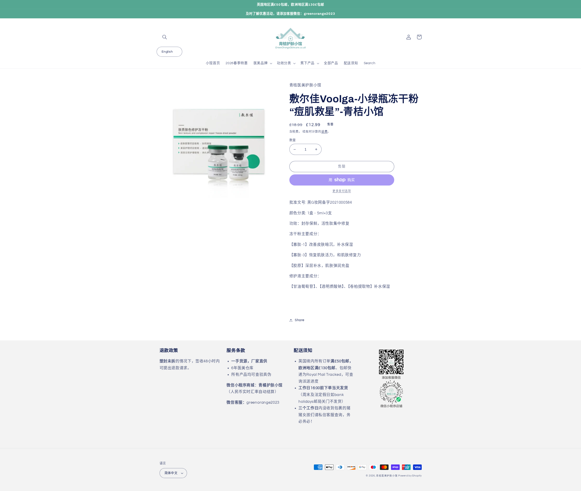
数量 (292, 140)
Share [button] (299, 320)
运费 (324, 131)
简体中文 (171, 473)
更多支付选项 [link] (341, 191)
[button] (165, 37)
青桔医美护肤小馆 (386, 475)
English (167, 51)
